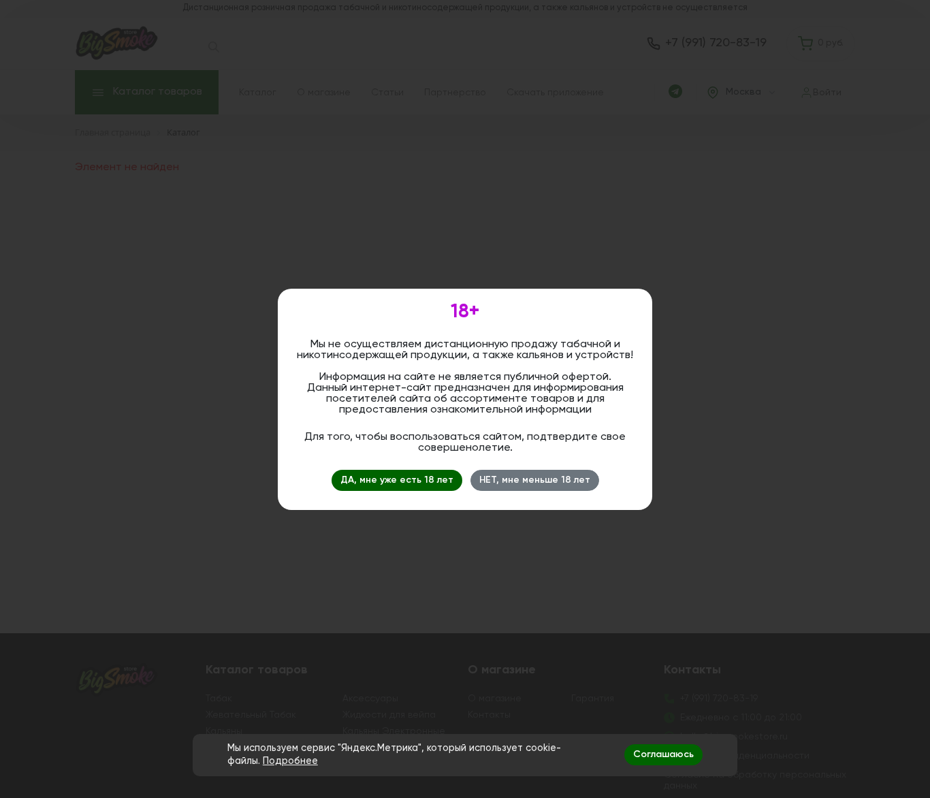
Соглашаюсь (663, 754)
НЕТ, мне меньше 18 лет (534, 480)
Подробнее (290, 761)
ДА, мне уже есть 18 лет (396, 480)
